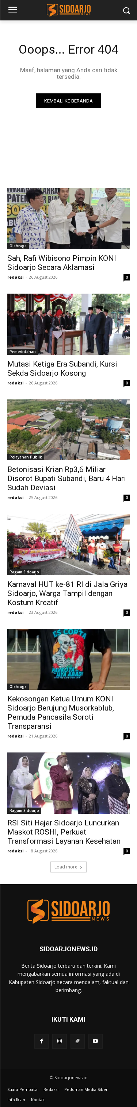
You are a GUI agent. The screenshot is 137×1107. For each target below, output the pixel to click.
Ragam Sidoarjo (24, 571)
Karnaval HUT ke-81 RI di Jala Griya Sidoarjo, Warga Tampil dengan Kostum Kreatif (67, 593)
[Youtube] (95, 1041)
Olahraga (18, 245)
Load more (65, 867)
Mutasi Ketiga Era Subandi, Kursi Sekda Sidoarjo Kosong (62, 369)
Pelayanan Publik (25, 457)
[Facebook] (41, 1041)
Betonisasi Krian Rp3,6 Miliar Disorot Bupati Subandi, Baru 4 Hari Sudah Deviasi (66, 478)
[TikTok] (78, 1041)
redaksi (15, 277)
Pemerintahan (22, 351)
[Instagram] (59, 1041)
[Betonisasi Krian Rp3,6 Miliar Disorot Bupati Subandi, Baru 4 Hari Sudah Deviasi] (68, 430)
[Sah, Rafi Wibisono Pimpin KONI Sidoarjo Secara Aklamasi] (68, 218)
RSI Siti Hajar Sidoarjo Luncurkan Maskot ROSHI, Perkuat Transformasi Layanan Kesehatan (64, 831)
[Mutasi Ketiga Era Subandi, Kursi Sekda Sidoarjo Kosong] (68, 324)
